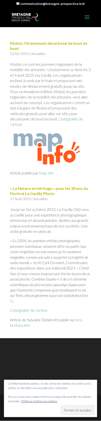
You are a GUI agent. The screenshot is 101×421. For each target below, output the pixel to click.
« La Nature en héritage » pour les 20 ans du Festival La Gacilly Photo (49, 191)
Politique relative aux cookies (39, 401)
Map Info (46, 173)
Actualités (38, 54)
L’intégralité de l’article (29, 310)
